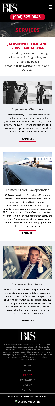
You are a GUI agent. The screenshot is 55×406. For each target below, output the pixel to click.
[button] (27, 17)
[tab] (27, 139)
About (27, 370)
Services (27, 375)
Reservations (27, 380)
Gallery (27, 384)
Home (27, 365)
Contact (27, 389)
